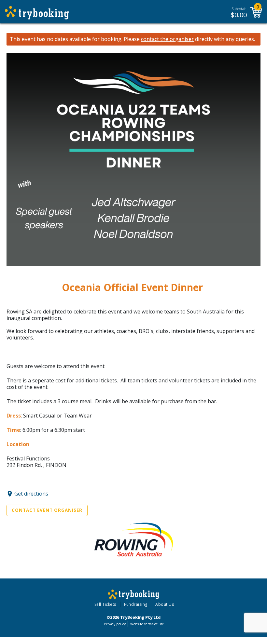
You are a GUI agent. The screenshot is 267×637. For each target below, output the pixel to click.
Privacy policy (115, 624)
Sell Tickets (105, 604)
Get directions (31, 493)
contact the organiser (167, 39)
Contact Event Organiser (47, 510)
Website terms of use (147, 624)
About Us (164, 604)
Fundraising (136, 604)
